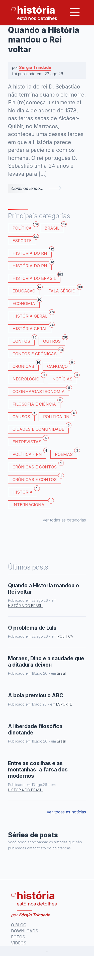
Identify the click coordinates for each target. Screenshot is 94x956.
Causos (24, 415)
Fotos (18, 936)
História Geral (32, 315)
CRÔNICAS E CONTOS (37, 466)
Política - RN (29, 453)
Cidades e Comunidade (41, 428)
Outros (54, 340)
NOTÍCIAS (64, 378)
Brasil (54, 227)
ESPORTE (24, 239)
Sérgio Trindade (35, 67)
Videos (18, 942)
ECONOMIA (26, 302)
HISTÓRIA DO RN (32, 252)
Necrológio (28, 378)
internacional (32, 503)
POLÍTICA (24, 227)
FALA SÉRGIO (64, 290)
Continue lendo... (27, 188)
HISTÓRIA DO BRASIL (36, 277)
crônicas (26, 365)
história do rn (32, 265)
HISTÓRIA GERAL (32, 327)
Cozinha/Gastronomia (41, 390)
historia (25, 491)
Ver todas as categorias (64, 520)
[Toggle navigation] (74, 12)
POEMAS (66, 453)
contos (24, 340)
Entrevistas (29, 441)
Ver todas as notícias (66, 811)
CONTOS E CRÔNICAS (37, 353)
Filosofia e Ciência (36, 403)
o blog (18, 924)
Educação (26, 290)
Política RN (58, 415)
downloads (24, 930)
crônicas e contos (37, 478)
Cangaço (59, 365)
